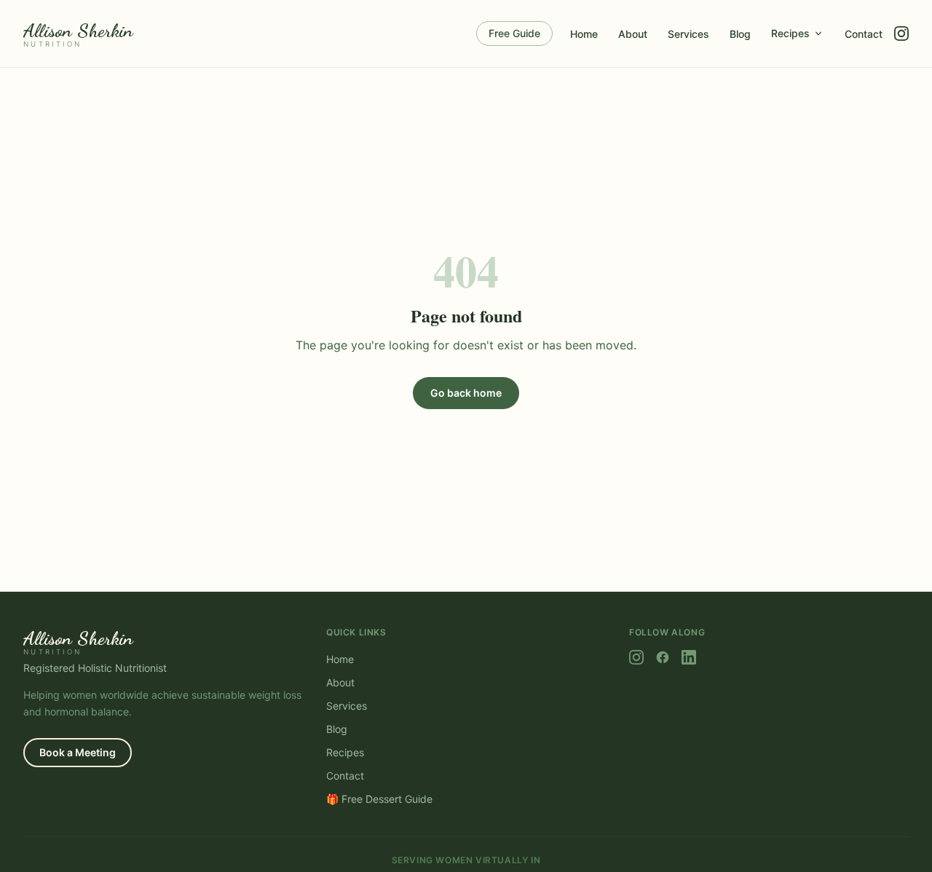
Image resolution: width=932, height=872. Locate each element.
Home (584, 34)
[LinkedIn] (689, 657)
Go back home (466, 393)
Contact (863, 34)
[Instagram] (901, 34)
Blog (740, 34)
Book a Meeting (77, 752)
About (632, 34)
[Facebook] (662, 657)
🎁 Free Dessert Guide (379, 799)
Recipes (790, 33)
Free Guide (514, 33)
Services (688, 34)
